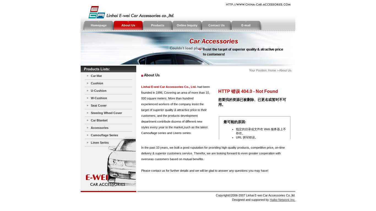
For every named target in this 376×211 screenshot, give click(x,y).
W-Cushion (99, 98)
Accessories (99, 127)
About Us (128, 25)
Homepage (99, 25)
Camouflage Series (104, 135)
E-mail (245, 25)
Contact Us (216, 25)
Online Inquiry (187, 25)
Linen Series (100, 142)
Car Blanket (99, 120)
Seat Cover (99, 105)
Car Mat (96, 75)
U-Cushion (99, 90)
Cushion (97, 83)
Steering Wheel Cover (106, 113)
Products (157, 25)
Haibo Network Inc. (282, 199)
